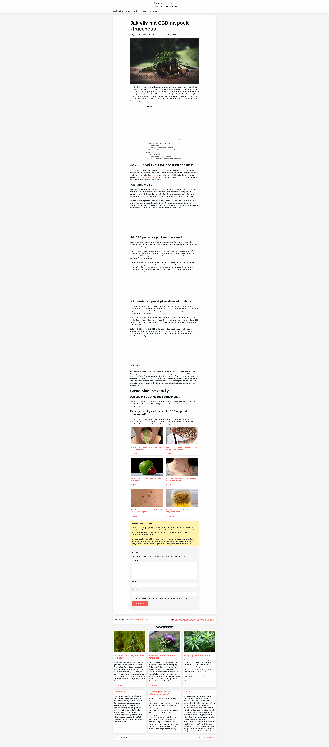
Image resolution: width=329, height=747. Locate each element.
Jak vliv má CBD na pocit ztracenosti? (161, 156)
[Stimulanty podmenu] (157, 11)
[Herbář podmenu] (131, 11)
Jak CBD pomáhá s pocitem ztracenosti (162, 147)
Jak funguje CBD (155, 145)
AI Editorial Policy (164, 745)
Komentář (135, 560)
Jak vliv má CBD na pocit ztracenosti (159, 143)
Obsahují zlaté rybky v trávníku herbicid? (129, 656)
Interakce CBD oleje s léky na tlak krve (136, 619)
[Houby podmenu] (138, 11)
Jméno (134, 581)
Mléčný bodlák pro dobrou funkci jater (162, 656)
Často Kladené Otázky (154, 154)
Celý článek (118, 685)
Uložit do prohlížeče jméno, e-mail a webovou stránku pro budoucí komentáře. (160, 598)
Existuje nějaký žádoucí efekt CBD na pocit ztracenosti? (166, 158)
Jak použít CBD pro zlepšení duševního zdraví (164, 149)
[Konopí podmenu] (147, 11)
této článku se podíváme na (147, 177)
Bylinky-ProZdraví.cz (124, 737)
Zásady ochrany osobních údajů (207, 737)
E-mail (134, 590)
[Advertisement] (164, 124)
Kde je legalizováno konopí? (198, 655)
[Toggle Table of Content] (180, 140)
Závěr (149, 152)
